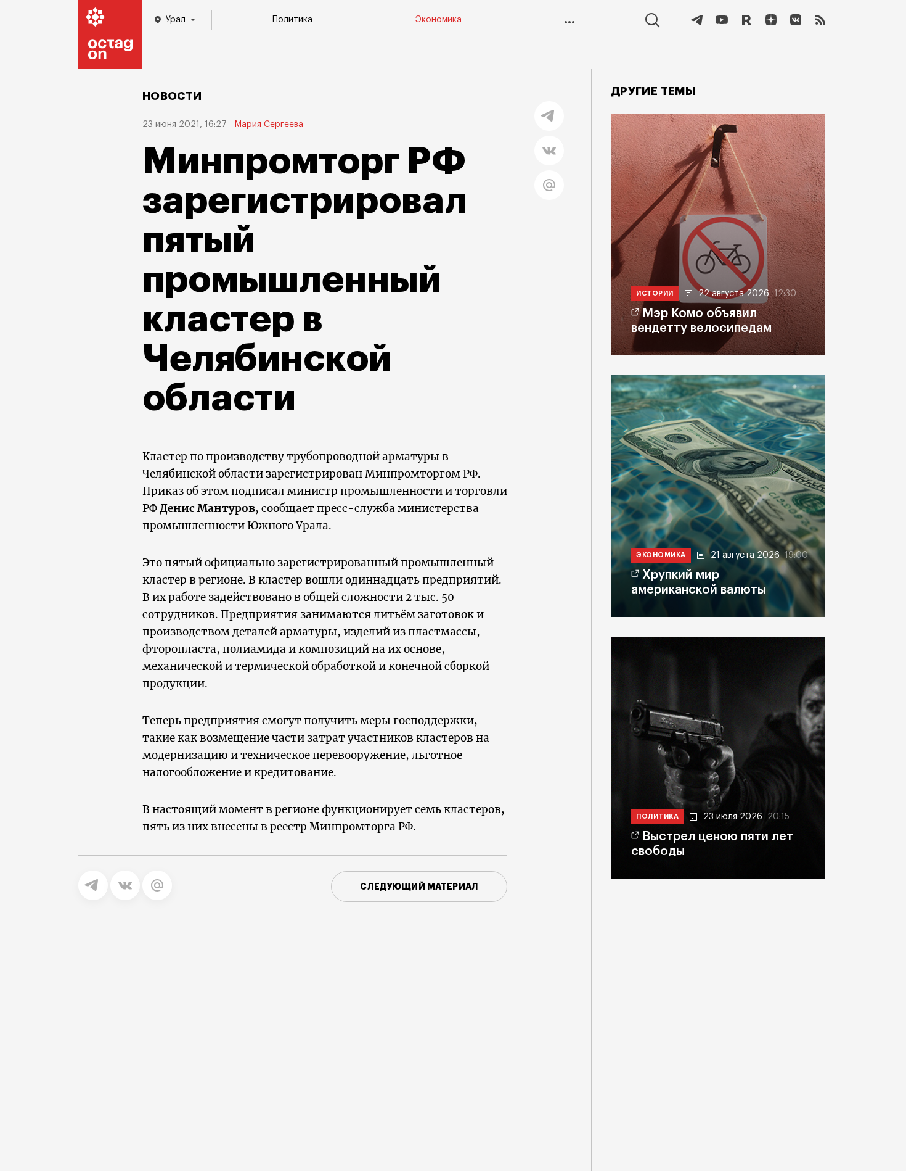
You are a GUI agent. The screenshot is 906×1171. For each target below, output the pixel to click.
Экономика (438, 19)
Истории (655, 293)
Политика (292, 19)
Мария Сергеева (268, 124)
